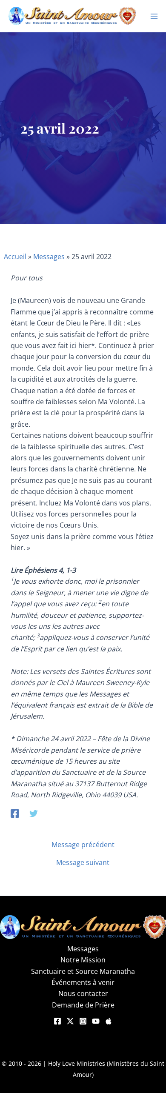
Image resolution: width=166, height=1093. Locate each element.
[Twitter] (33, 813)
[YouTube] (96, 1021)
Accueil (15, 256)
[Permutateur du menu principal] (154, 16)
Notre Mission (83, 960)
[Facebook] (15, 813)
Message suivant (82, 862)
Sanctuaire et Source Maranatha (83, 971)
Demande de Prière (83, 1005)
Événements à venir (83, 982)
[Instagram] (83, 1021)
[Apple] (108, 1021)
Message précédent (83, 844)
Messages (49, 256)
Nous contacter (83, 993)
